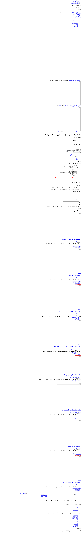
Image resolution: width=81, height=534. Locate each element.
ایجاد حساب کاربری (75, 3)
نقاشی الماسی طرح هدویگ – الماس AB (71, 410)
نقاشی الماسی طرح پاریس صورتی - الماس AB (69, 131)
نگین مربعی (70, 80)
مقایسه (76, 525)
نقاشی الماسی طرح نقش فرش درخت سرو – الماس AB (67, 346)
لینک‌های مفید (23, 493)
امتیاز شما (78, 191)
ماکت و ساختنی (44, 495)
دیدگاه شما (78, 199)
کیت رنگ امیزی (44, 496)
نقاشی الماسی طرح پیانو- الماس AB (72, 482)
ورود (79, 9)
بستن (79, 529)
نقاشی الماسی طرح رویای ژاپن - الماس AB (70, 105)
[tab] (43, 158)
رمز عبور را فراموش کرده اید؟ (74, 12)
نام (80, 202)
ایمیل (79, 204)
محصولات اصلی (46, 492)
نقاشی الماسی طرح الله (75, 275)
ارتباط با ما (21, 494)
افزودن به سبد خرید (77, 152)
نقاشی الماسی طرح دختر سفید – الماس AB (70, 375)
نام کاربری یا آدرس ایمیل (75, 5)
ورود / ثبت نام (75, 526)
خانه (80, 80)
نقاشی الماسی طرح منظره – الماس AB (71, 239)
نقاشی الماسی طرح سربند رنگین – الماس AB (70, 311)
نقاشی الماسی (76, 80)
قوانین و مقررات (20, 495)
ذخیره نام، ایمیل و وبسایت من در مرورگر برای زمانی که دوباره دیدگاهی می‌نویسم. (63, 206)
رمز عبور (78, 7)
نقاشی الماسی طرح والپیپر (74, 446)
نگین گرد (72, 448)
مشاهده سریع (78, 247)
